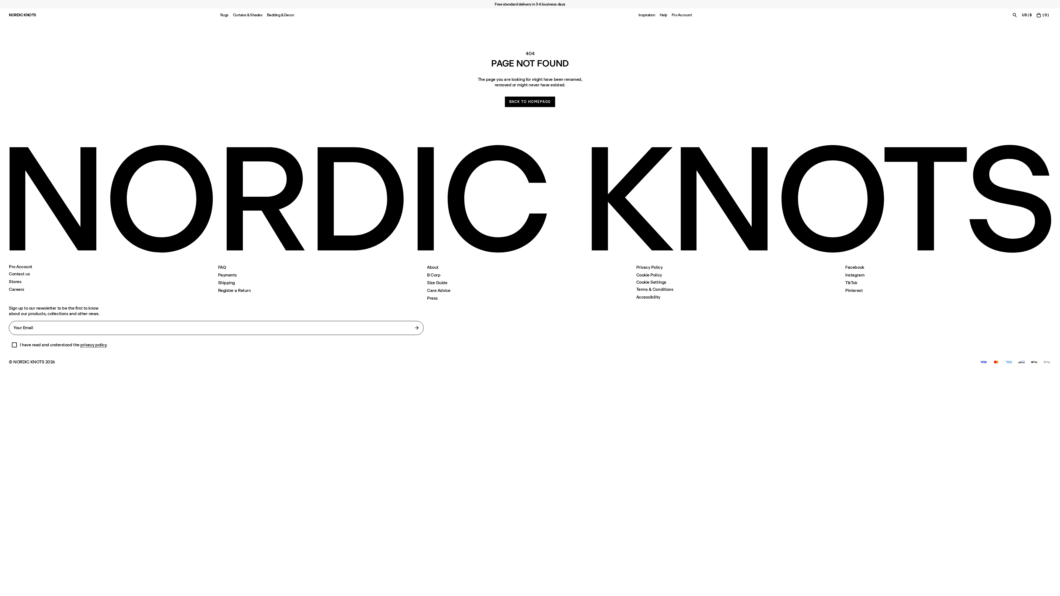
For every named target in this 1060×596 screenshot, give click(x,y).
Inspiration (646, 15)
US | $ (1027, 15)
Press (432, 298)
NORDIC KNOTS (22, 15)
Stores (15, 281)
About (433, 267)
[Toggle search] (1014, 15)
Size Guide (437, 282)
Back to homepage (530, 102)
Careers (16, 289)
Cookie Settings (651, 282)
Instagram (854, 275)
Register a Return (234, 290)
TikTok (851, 282)
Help (663, 15)
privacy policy (93, 344)
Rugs (224, 15)
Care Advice (439, 290)
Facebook (854, 267)
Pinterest (854, 290)
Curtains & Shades (248, 15)
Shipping (226, 282)
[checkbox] (14, 344)
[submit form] (417, 328)
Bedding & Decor (280, 15)
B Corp (433, 275)
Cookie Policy (649, 275)
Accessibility (648, 297)
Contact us (19, 273)
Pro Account (682, 15)
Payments (227, 275)
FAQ (222, 267)
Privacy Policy (649, 267)
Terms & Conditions (654, 289)
